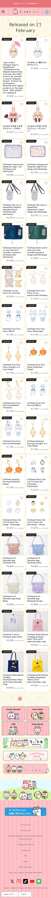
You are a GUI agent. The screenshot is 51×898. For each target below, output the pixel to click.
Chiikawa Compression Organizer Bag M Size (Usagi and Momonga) (37, 166)
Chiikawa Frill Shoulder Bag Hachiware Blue (34, 560)
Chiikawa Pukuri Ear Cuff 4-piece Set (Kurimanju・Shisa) (36, 522)
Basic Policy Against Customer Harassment (25, 872)
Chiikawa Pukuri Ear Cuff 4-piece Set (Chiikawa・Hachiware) (36, 483)
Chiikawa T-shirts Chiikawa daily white (12, 635)
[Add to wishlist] (21, 40)
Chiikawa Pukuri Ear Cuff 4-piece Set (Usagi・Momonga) (12, 522)
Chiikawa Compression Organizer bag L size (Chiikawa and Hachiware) (13, 168)
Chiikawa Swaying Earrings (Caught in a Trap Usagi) (37, 443)
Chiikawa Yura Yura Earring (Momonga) (12, 442)
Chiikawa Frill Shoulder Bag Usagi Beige (12, 598)
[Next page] (31, 699)
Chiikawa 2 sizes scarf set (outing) (11, 292)
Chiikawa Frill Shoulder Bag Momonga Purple (34, 598)
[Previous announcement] (4, 3)
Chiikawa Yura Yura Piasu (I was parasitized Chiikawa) (37, 293)
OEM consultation (25, 867)
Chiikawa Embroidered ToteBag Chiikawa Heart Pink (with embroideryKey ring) (37, 638)
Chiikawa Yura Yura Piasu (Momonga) (36, 330)
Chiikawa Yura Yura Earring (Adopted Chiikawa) (11, 405)
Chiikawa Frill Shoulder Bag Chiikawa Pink (9, 560)
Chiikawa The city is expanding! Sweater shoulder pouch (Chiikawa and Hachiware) (12, 209)
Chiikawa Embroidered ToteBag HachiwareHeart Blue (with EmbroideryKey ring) (13, 680)
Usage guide (25, 850)
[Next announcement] (46, 3)
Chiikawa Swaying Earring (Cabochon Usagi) (11, 481)
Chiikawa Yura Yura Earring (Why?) (36, 404)
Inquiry (25, 861)
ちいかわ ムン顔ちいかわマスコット (36, 63)
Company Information (25, 844)
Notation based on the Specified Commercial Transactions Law (25, 837)
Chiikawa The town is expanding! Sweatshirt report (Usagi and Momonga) (37, 208)
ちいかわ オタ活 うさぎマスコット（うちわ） (12, 127)
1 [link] (20, 699)
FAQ (25, 856)
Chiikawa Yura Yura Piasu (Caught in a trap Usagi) (11, 367)
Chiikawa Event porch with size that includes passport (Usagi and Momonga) (37, 251)
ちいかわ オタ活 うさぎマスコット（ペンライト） (37, 128)
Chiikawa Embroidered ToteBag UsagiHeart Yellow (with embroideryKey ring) (37, 678)
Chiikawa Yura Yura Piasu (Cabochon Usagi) (36, 367)
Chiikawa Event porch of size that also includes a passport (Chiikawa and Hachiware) (13, 252)
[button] (3, 11)
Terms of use (25, 825)
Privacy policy (25, 830)
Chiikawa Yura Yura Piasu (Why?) (11, 330)
